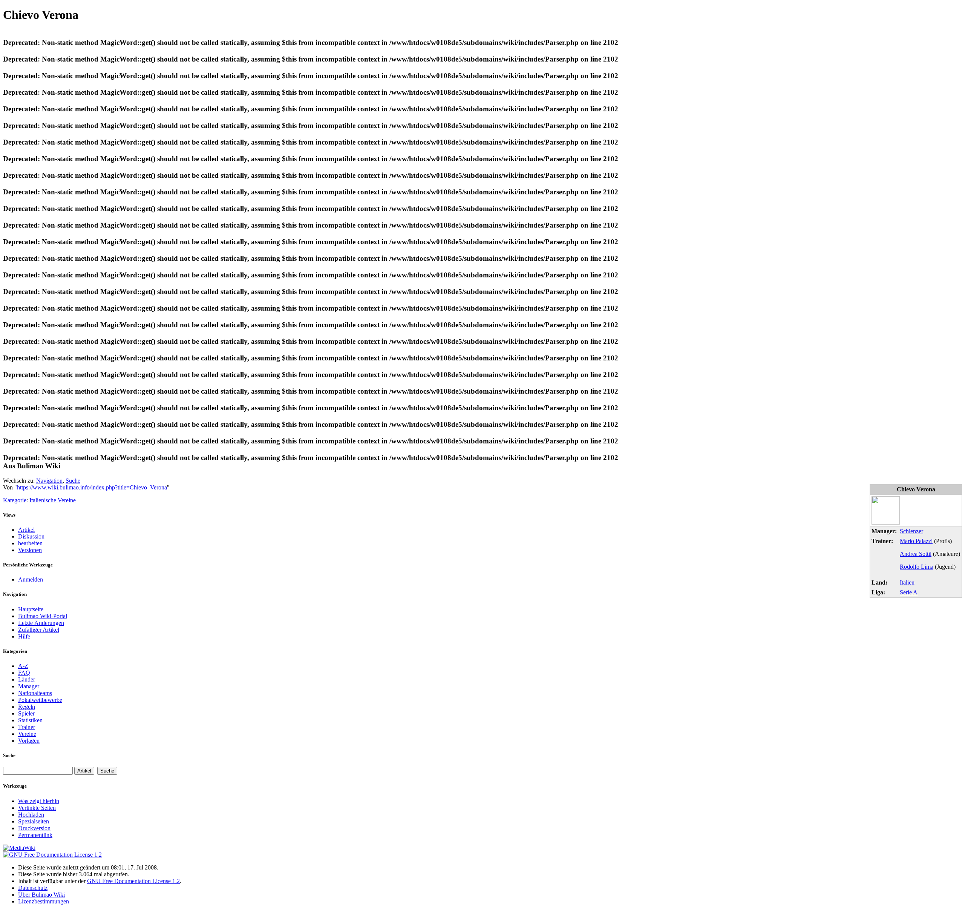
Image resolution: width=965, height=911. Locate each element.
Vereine (27, 734)
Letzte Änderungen (41, 623)
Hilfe (24, 636)
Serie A (909, 592)
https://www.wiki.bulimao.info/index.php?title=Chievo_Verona (92, 487)
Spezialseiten (33, 821)
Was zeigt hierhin (38, 801)
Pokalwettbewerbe (40, 700)
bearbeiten (30, 543)
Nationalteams (35, 693)
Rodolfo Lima (916, 566)
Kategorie (14, 500)
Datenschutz (32, 888)
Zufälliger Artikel (38, 629)
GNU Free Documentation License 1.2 (133, 881)
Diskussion (31, 536)
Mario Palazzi (916, 541)
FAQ (24, 672)
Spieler (26, 713)
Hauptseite (30, 609)
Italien (907, 582)
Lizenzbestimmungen (43, 901)
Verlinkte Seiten (37, 808)
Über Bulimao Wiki (41, 894)
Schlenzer (911, 531)
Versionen (30, 550)
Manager (28, 686)
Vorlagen (29, 740)
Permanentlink (35, 835)
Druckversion (34, 828)
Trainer (26, 727)
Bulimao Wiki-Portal (42, 616)
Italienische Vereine (52, 500)
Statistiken (30, 720)
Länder (26, 679)
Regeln (26, 706)
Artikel (26, 529)
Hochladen (31, 814)
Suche (73, 480)
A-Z (23, 666)
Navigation (49, 480)
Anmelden (30, 579)
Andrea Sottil (915, 554)
